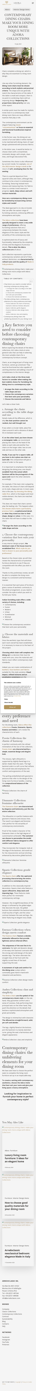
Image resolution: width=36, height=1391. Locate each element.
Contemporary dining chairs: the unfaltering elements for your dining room (18, 318)
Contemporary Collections (12, 1314)
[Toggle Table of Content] (30, 281)
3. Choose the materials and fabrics (16, 297)
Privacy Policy (17, 696)
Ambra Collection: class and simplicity (17, 314)
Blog (4, 1321)
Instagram (6, 1340)
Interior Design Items (21, 9)
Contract (5, 1316)
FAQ (3, 1326)
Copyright (18, 1382)
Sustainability (7, 1319)
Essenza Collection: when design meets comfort (17, 311)
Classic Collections (9, 1311)
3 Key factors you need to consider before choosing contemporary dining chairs (17, 285)
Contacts (5, 1324)
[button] (33, 3)
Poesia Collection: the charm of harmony (18, 303)
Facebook (5, 1337)
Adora (7, 9)
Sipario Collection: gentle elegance (16, 308)
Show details (8, 702)
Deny (6, 699)
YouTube (5, 1342)
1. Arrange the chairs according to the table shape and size (18, 289)
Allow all (12, 707)
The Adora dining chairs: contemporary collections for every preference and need (17, 300)
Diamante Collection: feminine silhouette (17, 306)
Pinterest (5, 1344)
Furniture (13, 1150)
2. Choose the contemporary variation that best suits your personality (18, 294)
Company (5, 1309)
